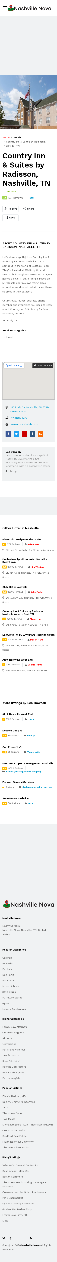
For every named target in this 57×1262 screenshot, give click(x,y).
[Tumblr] (32, 434)
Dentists (7, 969)
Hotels (17, 137)
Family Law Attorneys (15, 1026)
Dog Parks (8, 974)
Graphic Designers (13, 1032)
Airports (7, 1038)
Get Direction (44, 365)
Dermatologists (11, 1078)
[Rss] (31, 1238)
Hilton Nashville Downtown (18, 1141)
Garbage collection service (37, 787)
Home (6, 137)
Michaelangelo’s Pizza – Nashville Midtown (27, 1124)
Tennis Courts (10, 1055)
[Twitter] (16, 434)
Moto (5, 1220)
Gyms (5, 1003)
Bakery (31, 735)
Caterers (7, 957)
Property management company (24, 771)
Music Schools (10, 986)
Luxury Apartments (14, 1008)
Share (30, 208)
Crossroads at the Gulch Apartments (24, 1192)
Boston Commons (12, 1176)
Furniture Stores (12, 997)
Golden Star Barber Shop (17, 1209)
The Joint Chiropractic (15, 1147)
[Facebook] (8, 434)
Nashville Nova (30, 1245)
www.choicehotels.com (24, 424)
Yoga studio (33, 752)
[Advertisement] (28, 45)
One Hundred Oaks (13, 1130)
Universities (9, 1043)
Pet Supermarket (12, 1197)
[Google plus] (24, 434)
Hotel (32, 719)
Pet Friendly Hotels (13, 1049)
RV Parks (7, 963)
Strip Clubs (9, 991)
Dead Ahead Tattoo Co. (15, 1170)
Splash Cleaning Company (17, 1203)
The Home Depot (12, 1113)
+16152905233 (19, 417)
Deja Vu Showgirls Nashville (18, 1101)
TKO (4, 1107)
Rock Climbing (10, 1061)
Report (12, 208)
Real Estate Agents (13, 1072)
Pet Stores (8, 980)
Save (11, 217)
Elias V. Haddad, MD (13, 1096)
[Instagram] (24, 1238)
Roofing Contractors (14, 1066)
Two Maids (8, 1118)
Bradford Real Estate (14, 1136)
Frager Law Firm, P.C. (15, 1214)
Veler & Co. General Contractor (20, 1165)
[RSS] (40, 434)
